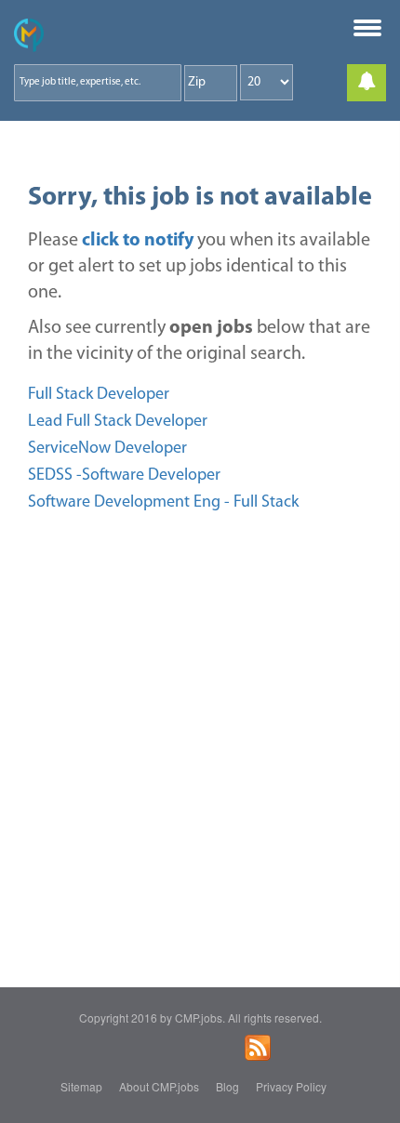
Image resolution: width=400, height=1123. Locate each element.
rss (258, 1048)
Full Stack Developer (98, 395)
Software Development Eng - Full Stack (163, 503)
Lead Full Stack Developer (117, 422)
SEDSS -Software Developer (124, 476)
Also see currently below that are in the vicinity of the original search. (199, 341)
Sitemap (81, 1086)
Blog (227, 1086)
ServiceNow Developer (107, 449)
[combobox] (97, 82)
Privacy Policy (291, 1086)
